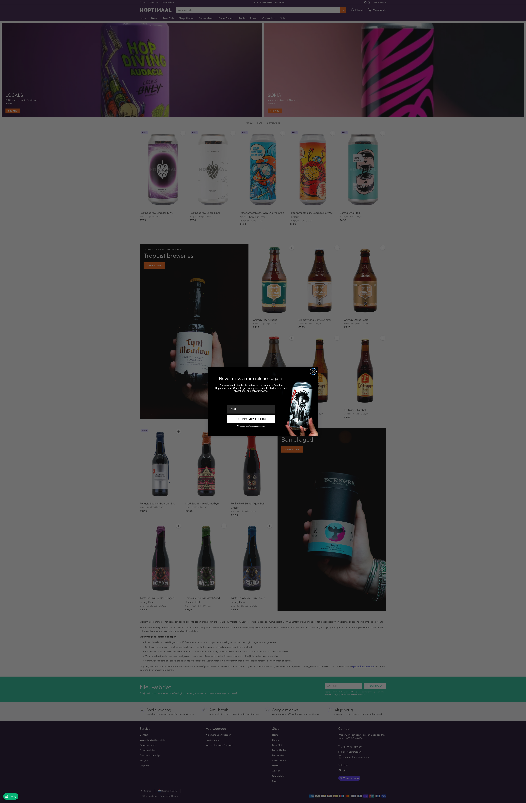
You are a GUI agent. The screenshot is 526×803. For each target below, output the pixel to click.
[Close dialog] (313, 371)
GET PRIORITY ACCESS (251, 419)
